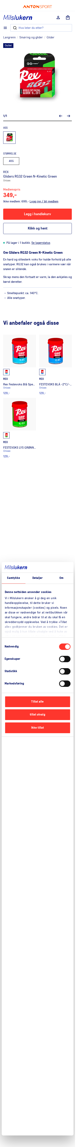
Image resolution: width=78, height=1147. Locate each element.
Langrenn (9, 37)
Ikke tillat (37, 727)
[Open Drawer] (5, 28)
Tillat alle (37, 701)
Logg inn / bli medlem (44, 201)
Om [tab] (61, 577)
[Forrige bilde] (60, 116)
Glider (50, 37)
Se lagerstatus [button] (40, 242)
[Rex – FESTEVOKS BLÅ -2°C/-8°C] (55, 365)
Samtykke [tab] (13, 577)
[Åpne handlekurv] (68, 17)
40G (11, 161)
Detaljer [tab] (37, 577)
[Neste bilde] (68, 116)
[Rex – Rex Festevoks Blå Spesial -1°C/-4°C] (19, 365)
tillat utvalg (37, 714)
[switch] (64, 659)
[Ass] (9, 138)
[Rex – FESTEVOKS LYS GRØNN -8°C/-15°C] (19, 428)
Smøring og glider (31, 37)
